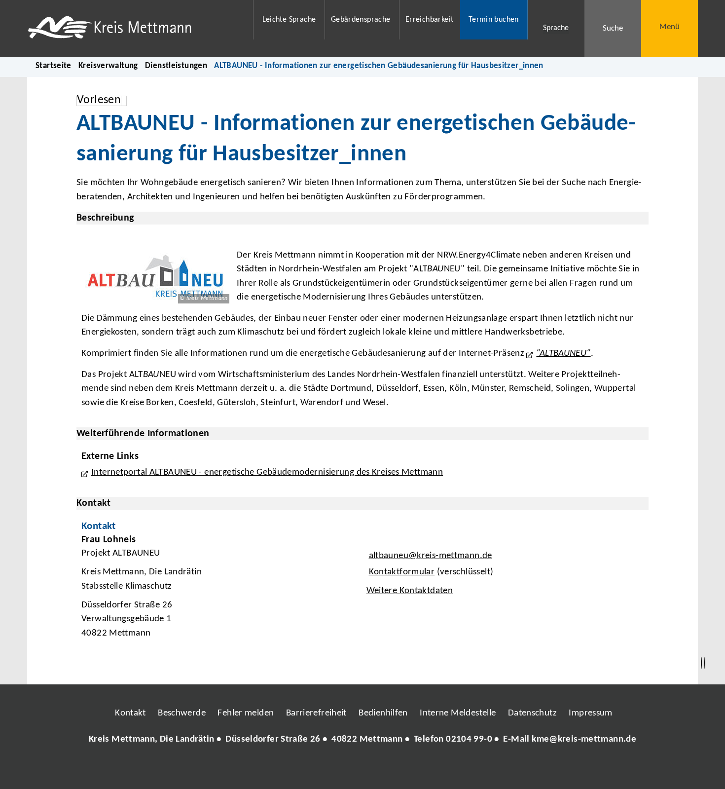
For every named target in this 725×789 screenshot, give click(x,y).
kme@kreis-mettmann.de (584, 739)
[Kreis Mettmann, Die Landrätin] (362, 740)
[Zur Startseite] (134, 28)
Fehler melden (246, 713)
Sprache (556, 28)
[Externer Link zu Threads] (339, 769)
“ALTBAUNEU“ (563, 353)
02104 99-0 (469, 739)
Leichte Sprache (289, 20)
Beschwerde (182, 713)
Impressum (590, 713)
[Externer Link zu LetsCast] (428, 769)
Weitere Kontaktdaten (409, 591)
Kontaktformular (402, 572)
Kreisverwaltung (108, 66)
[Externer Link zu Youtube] (384, 769)
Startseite (54, 66)
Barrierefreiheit (316, 713)
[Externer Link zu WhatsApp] (406, 769)
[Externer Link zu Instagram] (317, 769)
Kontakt (130, 713)
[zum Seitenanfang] (704, 663)
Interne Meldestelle (458, 713)
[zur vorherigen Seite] (701, 663)
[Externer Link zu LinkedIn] (361, 769)
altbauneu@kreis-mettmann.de (429, 556)
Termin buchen (494, 20)
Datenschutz (532, 713)
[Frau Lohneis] (362, 589)
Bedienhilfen (383, 713)
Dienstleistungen (176, 66)
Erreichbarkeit (429, 20)
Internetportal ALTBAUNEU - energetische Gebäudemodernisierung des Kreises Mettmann (267, 472)
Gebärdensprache (361, 20)
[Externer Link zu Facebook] (295, 769)
